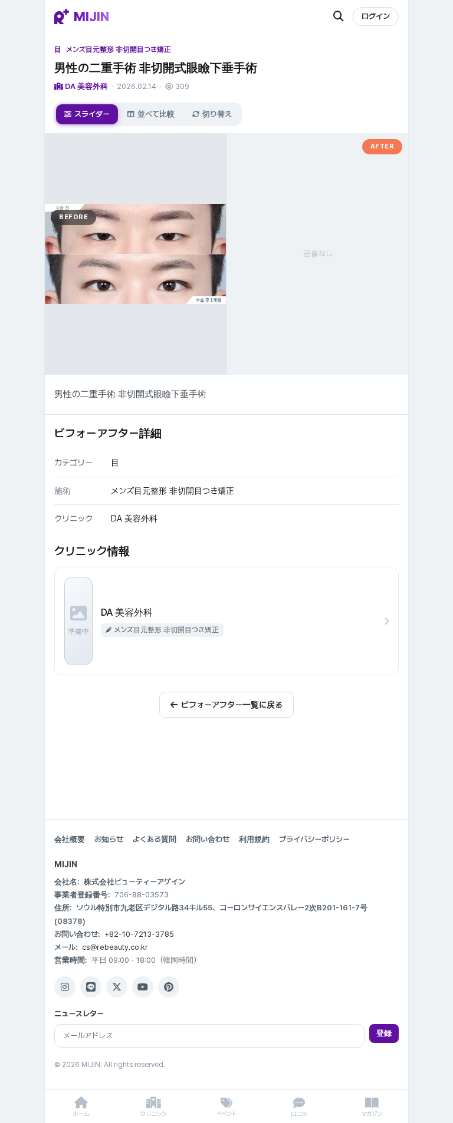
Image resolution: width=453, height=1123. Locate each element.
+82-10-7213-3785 (139, 934)
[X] (116, 987)
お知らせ (108, 839)
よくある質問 (154, 839)
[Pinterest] (168, 987)
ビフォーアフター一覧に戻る (232, 704)
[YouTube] (142, 987)
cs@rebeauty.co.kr (115, 947)
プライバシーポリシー (314, 839)
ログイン (376, 16)
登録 (384, 1033)
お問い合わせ (207, 839)
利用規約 (254, 839)
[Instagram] (65, 987)
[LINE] (90, 987)
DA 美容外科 (85, 86)
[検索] (338, 16)
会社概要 (69, 839)
